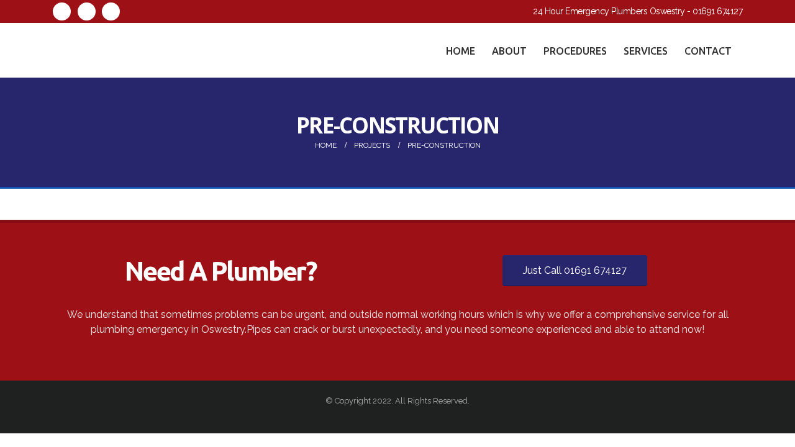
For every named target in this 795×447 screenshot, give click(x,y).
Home (460, 50)
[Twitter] (87, 11)
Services (646, 50)
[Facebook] (62, 11)
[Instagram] (111, 11)
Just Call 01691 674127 (575, 270)
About (509, 50)
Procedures (575, 50)
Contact (708, 50)
